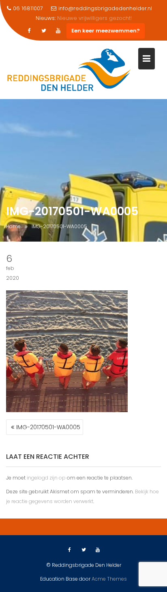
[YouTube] (58, 30)
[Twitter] (43, 30)
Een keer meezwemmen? (105, 31)
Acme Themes (109, 578)
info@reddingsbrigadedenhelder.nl (105, 8)
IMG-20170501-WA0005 (48, 427)
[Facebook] (29, 30)
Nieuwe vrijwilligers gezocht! (94, 18)
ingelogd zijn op (46, 477)
